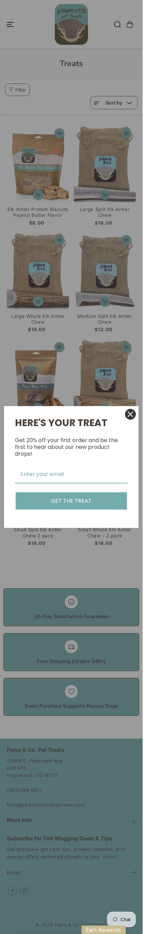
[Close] (130, 414)
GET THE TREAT (71, 501)
